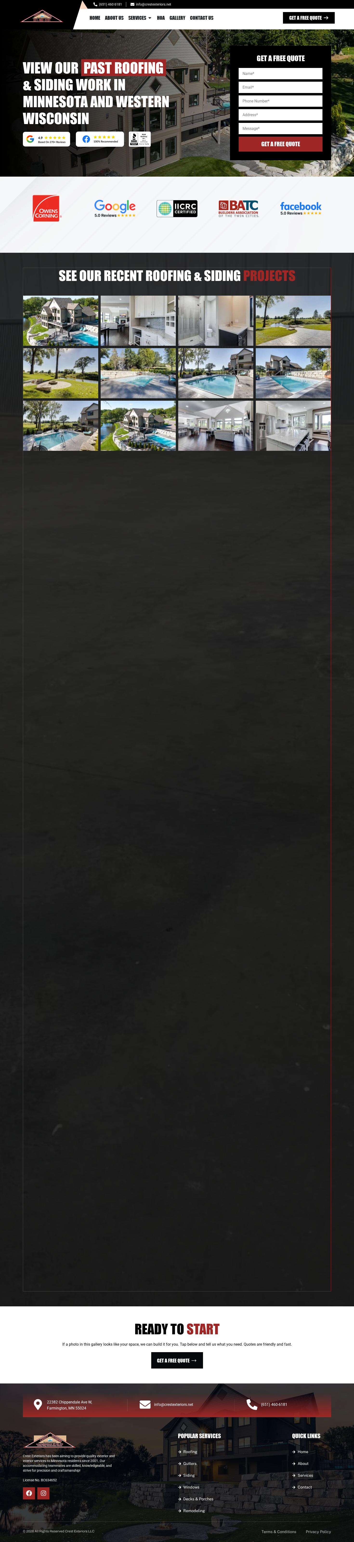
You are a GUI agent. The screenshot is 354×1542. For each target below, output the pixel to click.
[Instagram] (43, 1493)
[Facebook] (29, 1493)
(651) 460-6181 (274, 1404)
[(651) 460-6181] (252, 1404)
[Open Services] (149, 17)
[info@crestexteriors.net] (145, 1404)
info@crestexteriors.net (173, 1404)
